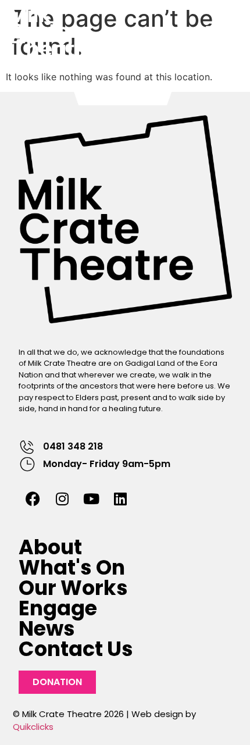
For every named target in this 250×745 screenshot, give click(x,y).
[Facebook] (33, 499)
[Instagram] (62, 499)
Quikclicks (33, 727)
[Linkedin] (120, 499)
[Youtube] (91, 499)
